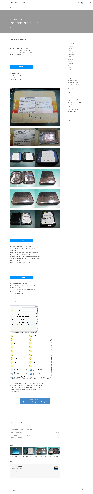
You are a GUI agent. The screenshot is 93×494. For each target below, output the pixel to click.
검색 (79, 3)
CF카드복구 (76, 100)
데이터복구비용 (70, 102)
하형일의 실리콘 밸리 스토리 (73, 106)
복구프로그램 (70, 52)
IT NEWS (70, 50)
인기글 (73, 88)
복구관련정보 (70, 46)
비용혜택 (69, 71)
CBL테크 (75, 111)
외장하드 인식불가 (77, 102)
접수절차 (69, 67)
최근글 (69, 88)
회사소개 (69, 65)
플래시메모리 (70, 59)
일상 (68, 41)
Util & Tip (70, 48)
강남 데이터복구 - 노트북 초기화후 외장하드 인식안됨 (22, 434)
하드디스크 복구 (71, 99)
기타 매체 (70, 61)
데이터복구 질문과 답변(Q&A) (73, 82)
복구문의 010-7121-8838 (17, 468)
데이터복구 (76, 99)
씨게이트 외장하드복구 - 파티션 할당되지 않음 (20, 435)
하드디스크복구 (70, 108)
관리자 (11, 7)
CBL (69, 45)
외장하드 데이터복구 (78, 108)
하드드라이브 (21, 429)
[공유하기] (15, 423)
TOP (82, 489)
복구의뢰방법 (70, 63)
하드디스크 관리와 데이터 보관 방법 (74, 84)
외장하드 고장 (70, 100)
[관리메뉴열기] (91, 2)
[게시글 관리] (16, 423)
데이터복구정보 (71, 43)
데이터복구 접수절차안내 (72, 80)
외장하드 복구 (70, 104)
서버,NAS (70, 58)
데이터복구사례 (14, 429)
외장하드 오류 (70, 109)
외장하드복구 (70, 111)
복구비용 (69, 69)
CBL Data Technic (17, 3)
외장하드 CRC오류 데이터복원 (17, 437)
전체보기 (69, 38)
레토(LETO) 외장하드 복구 (16, 432)
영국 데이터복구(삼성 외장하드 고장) (18, 439)
